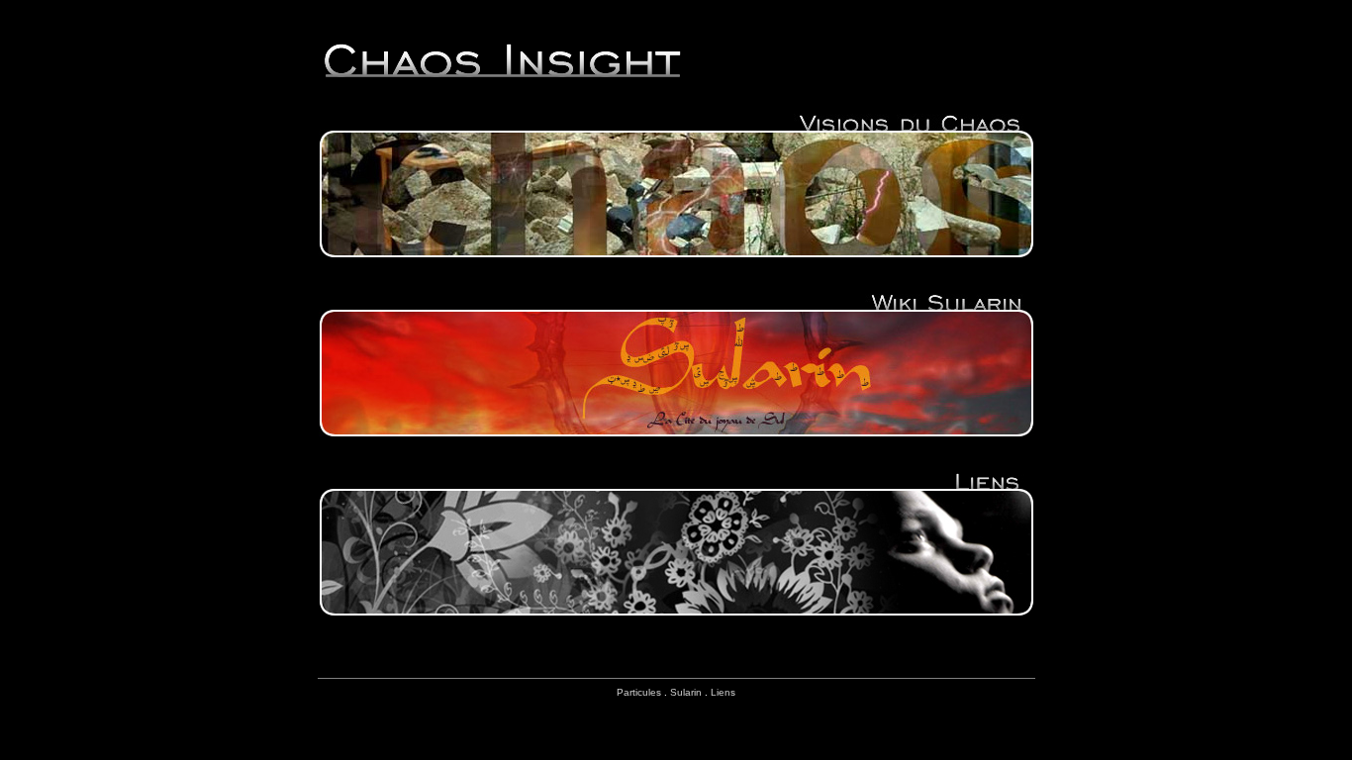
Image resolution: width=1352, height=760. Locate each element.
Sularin (686, 692)
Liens (723, 692)
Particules (639, 692)
